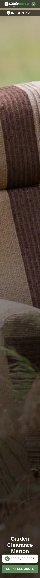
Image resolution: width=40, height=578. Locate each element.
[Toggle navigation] (6, 4)
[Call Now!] (20, 13)
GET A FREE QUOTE (20, 569)
